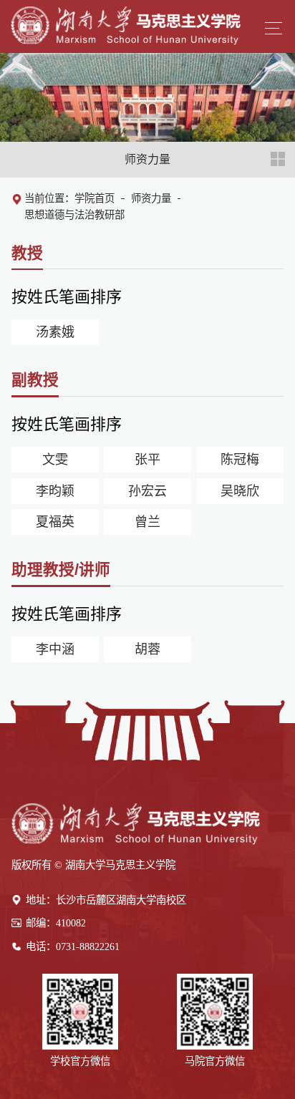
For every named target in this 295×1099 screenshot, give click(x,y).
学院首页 (94, 198)
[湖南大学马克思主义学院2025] (126, 22)
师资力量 (151, 198)
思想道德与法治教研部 (74, 215)
